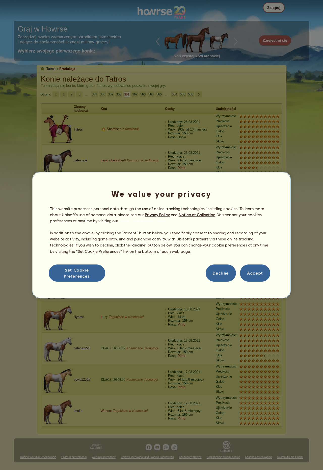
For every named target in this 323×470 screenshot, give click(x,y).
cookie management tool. (142, 220)
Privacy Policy (157, 214)
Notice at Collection (197, 214)
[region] (161, 235)
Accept (255, 272)
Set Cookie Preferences (77, 272)
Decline (221, 272)
